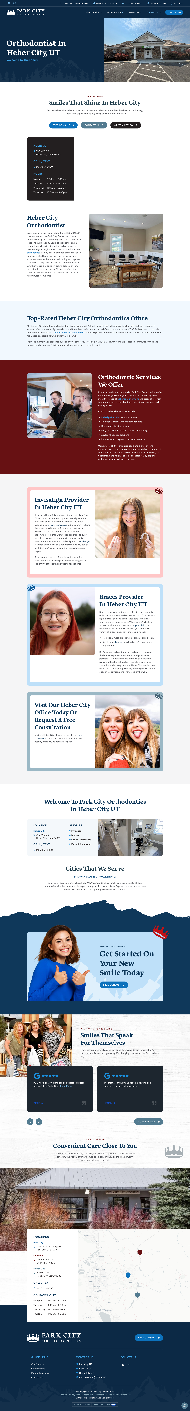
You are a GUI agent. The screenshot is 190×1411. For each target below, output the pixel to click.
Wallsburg (107, 876)
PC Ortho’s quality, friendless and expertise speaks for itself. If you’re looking (58, 1084)
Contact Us (152, 12)
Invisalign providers (57, 524)
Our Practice (92, 12)
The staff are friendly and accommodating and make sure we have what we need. (127, 1084)
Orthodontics (114, 12)
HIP (112, 1398)
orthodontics (33, 252)
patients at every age (128, 398)
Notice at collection (82, 1404)
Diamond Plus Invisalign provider (68, 332)
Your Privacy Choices (101, 1404)
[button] (128, 1275)
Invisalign (85, 541)
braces (118, 642)
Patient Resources (40, 1373)
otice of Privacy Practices (119, 1394)
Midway (79, 876)
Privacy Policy (75, 1394)
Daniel (92, 876)
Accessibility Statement (93, 1394)
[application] (134, 1275)
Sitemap (63, 1394)
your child (140, 625)
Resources (134, 12)
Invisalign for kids (110, 417)
